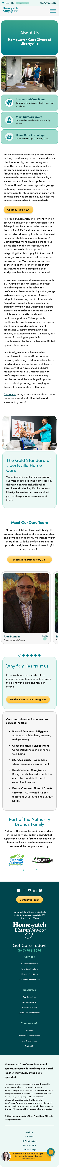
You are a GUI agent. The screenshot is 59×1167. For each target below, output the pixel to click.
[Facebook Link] (24, 890)
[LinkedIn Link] (34, 890)
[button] (28, 1162)
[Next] (34, 869)
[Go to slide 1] (19, 655)
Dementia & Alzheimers (30, 979)
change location (22, 3)
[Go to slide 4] (31, 655)
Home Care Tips (29, 1002)
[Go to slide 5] (35, 655)
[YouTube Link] (29, 890)
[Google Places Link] (18, 890)
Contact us (10, 394)
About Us (30, 1030)
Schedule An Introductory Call (29, 559)
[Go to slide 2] (23, 655)
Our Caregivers (29, 997)
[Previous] (24, 869)
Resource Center (29, 1007)
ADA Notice (29, 1136)
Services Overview (29, 963)
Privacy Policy (29, 1145)
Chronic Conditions (29, 974)
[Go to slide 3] (27, 655)
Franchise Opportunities (29, 1035)
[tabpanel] (16, 860)
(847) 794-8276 (48, 3)
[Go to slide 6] (39, 655)
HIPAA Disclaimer (29, 1140)
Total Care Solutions (29, 969)
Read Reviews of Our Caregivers (28, 699)
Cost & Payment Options (29, 1012)
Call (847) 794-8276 (18, 209)
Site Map (29, 1132)
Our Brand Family (29, 1040)
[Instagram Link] (40, 890)
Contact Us (29, 1046)
